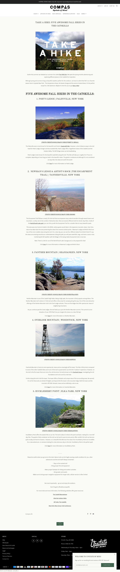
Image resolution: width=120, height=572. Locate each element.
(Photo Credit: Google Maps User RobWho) (60, 359)
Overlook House (77, 372)
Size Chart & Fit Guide (8, 545)
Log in (106, 6)
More (83, 14)
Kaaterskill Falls (65, 146)
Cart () (112, 6)
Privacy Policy (6, 553)
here (50, 163)
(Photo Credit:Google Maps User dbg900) (60, 214)
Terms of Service (7, 556)
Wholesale (5, 543)
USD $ (99, 6)
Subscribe (107, 565)
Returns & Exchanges (8, 548)
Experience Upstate (69, 14)
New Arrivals (56, 14)
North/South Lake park (36, 223)
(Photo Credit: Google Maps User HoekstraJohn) (60, 294)
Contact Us (5, 559)
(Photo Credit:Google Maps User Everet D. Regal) (60, 142)
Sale (78, 14)
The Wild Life (63, 74)
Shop (35, 14)
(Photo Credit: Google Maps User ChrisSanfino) (60, 431)
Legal (3, 551)
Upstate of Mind (45, 14)
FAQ (3, 540)
